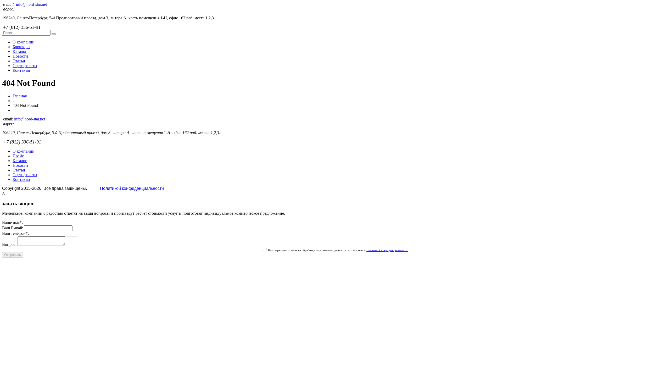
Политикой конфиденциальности (132, 188)
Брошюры (21, 47)
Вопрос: (9, 244)
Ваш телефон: (15, 233)
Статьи (19, 61)
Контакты (21, 70)
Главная (20, 96)
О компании (24, 42)
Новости (20, 56)
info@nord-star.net (31, 4)
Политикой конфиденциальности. (387, 250)
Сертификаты (25, 65)
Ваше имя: (12, 222)
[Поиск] (54, 34)
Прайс (18, 156)
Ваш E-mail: (12, 228)
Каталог (20, 51)
